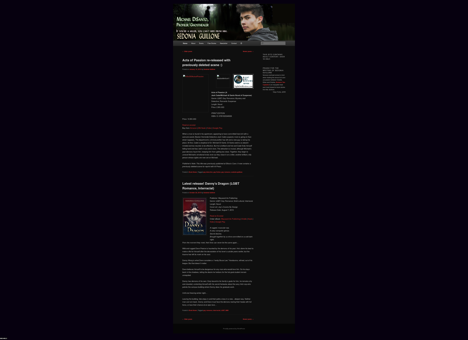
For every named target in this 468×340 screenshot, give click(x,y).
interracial (216, 310)
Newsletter (223, 43)
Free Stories (212, 43)
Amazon (193, 128)
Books (201, 43)
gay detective (208, 172)
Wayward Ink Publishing (230, 219)
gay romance (225, 172)
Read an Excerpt (216, 215)
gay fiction (217, 172)
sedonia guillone (236, 172)
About (193, 43)
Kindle (244, 219)
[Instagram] (241, 43)
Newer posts (248, 51)
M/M (227, 310)
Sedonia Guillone (209, 69)
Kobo (209, 128)
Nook (250, 219)
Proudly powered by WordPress (234, 328)
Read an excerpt (188, 125)
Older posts (187, 51)
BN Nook (202, 128)
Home (185, 43)
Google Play (217, 128)
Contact (234, 43)
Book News (193, 172)
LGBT (223, 310)
